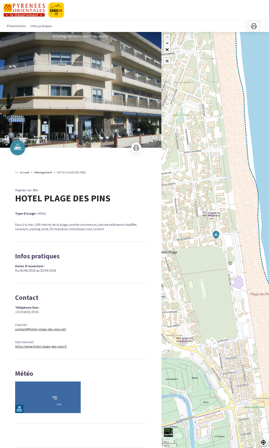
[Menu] (259, 9)
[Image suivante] (154, 90)
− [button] (167, 43)
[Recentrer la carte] (167, 61)
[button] (167, 50)
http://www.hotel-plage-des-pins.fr (41, 346)
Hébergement (43, 172)
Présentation (16, 26)
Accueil (24, 172)
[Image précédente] (6, 90)
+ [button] (167, 37)
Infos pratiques (41, 26)
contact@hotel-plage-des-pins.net (40, 329)
